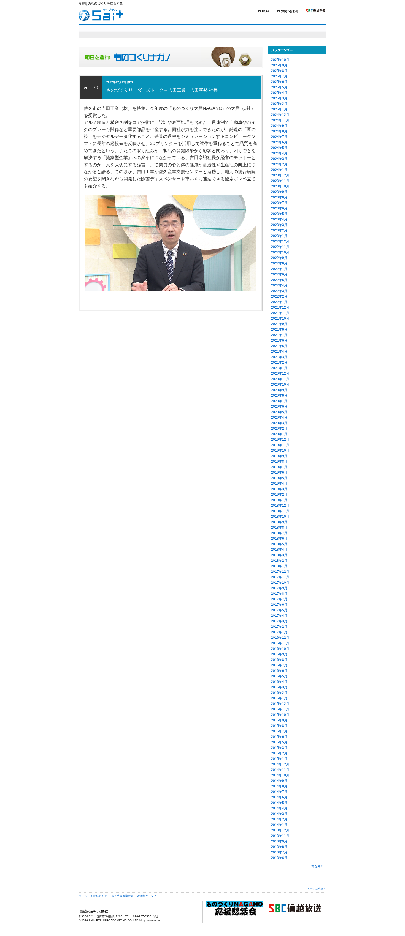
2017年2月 (279, 627)
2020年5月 (279, 412)
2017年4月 (279, 616)
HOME (264, 11)
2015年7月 (279, 731)
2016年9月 (279, 654)
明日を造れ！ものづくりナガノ (230, 31)
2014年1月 (279, 825)
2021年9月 (279, 324)
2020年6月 (279, 406)
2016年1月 (279, 698)
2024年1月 (279, 170)
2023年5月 (279, 214)
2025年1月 (279, 109)
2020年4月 (279, 417)
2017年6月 (279, 605)
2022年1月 (279, 302)
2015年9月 (279, 720)
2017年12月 (280, 572)
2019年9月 (279, 456)
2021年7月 (279, 335)
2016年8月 (279, 660)
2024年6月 (279, 142)
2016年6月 (279, 671)
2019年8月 (279, 461)
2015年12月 (280, 704)
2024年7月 (279, 137)
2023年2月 (279, 230)
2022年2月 (279, 296)
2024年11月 (280, 120)
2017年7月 (279, 599)
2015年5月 (279, 742)
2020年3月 (279, 423)
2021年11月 (280, 313)
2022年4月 (279, 285)
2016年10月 (280, 649)
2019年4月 (279, 483)
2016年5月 (279, 676)
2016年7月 (279, 665)
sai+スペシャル (161, 31)
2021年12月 (280, 307)
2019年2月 (279, 494)
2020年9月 (279, 390)
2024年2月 (279, 164)
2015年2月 (279, 753)
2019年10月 (280, 450)
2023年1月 (279, 236)
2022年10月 (280, 252)
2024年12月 (280, 115)
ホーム (83, 895)
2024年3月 (279, 159)
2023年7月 (279, 203)
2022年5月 (279, 280)
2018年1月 (279, 566)
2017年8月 (279, 594)
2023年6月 (279, 208)
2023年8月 (279, 197)
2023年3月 (279, 225)
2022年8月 (279, 263)
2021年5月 (279, 346)
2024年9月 (279, 126)
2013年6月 (279, 858)
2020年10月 (280, 384)
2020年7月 (279, 401)
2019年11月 (280, 445)
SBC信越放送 (313, 11)
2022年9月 (279, 258)
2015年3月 (279, 748)
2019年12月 (280, 439)
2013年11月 (280, 836)
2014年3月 (279, 814)
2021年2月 (279, 362)
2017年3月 (279, 621)
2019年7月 (279, 467)
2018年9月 (279, 522)
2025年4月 (279, 93)
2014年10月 (280, 775)
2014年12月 (280, 764)
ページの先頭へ (316, 888)
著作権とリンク (146, 895)
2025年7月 (279, 76)
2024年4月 (279, 153)
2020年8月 (279, 395)
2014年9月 (279, 781)
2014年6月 (279, 797)
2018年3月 (279, 555)
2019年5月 (279, 478)
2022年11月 (280, 247)
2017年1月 (279, 632)
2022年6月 (279, 274)
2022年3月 (279, 291)
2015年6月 (279, 737)
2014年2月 (279, 819)
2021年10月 (280, 318)
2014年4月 (279, 808)
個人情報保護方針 (122, 895)
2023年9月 (279, 192)
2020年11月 (280, 379)
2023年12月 (280, 175)
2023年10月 (280, 186)
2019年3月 (279, 489)
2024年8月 (279, 131)
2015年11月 (280, 709)
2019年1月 (279, 500)
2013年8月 (279, 847)
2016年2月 (279, 693)
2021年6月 (279, 340)
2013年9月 (279, 841)
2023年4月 (279, 219)
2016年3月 (279, 687)
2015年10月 (280, 715)
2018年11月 (280, 511)
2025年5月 (279, 87)
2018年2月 (279, 561)
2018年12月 (280, 505)
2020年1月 (279, 434)
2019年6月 (279, 472)
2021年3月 (279, 357)
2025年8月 (279, 71)
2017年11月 (280, 577)
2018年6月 (279, 539)
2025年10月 (280, 60)
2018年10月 (280, 517)
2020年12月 (280, 373)
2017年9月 (279, 588)
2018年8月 (279, 528)
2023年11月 (280, 181)
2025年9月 (279, 65)
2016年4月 (279, 682)
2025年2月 (279, 104)
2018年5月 (279, 544)
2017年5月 (279, 610)
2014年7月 (279, 792)
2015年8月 (279, 726)
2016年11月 (280, 643)
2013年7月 (279, 852)
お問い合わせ (288, 11)
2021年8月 (279, 329)
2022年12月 (280, 241)
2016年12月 (280, 638)
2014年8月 (279, 786)
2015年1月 (279, 759)
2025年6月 (279, 82)
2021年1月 (279, 368)
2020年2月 (279, 428)
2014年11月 (280, 770)
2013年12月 (280, 830)
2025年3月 (279, 98)
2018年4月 (279, 550)
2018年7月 (279, 533)
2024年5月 (279, 148)
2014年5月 (279, 803)
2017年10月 (280, 583)
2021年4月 (279, 351)
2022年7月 (279, 269)
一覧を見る (315, 866)
